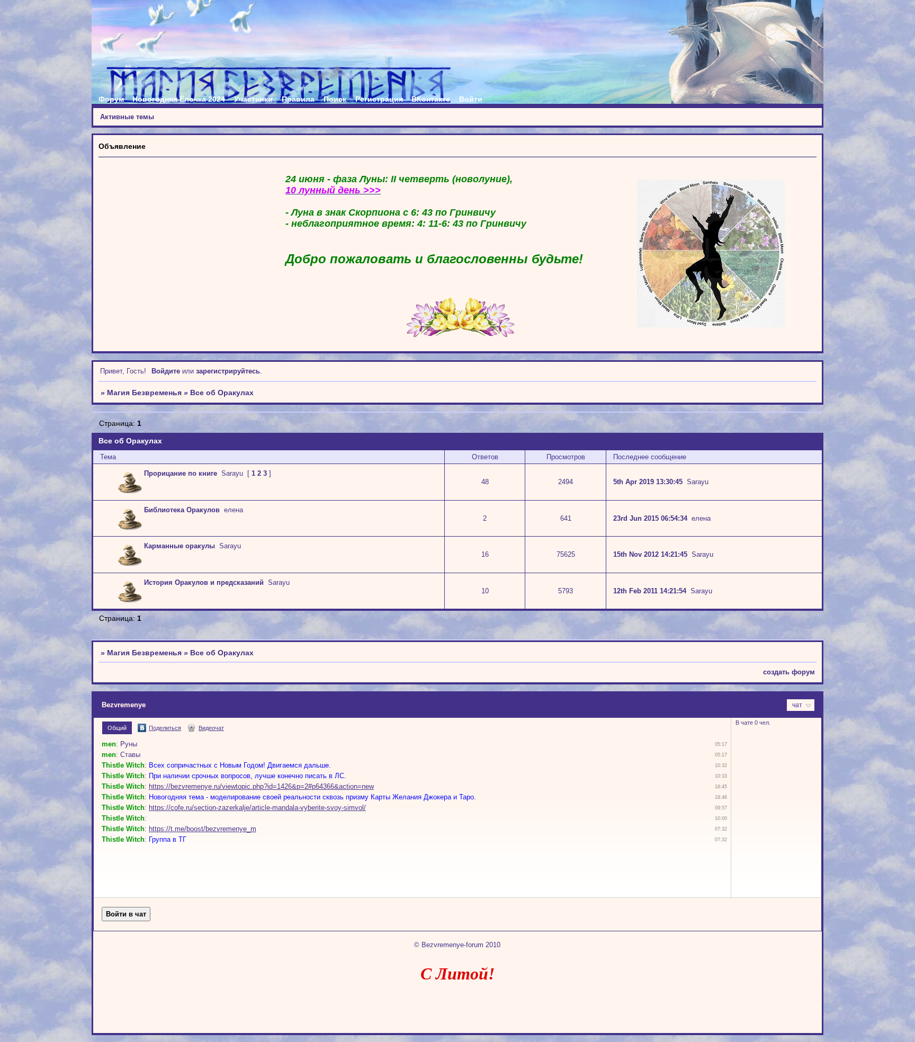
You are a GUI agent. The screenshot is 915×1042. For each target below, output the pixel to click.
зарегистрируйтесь (228, 371)
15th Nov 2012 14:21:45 (650, 554)
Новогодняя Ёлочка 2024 (178, 99)
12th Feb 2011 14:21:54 (649, 591)
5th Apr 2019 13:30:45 (648, 482)
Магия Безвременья (144, 392)
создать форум (789, 672)
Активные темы (127, 117)
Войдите (165, 371)
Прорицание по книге (180, 473)
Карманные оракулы (179, 546)
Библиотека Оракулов (182, 510)
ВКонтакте (430, 99)
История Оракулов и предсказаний (204, 582)
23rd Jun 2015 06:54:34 (650, 518)
